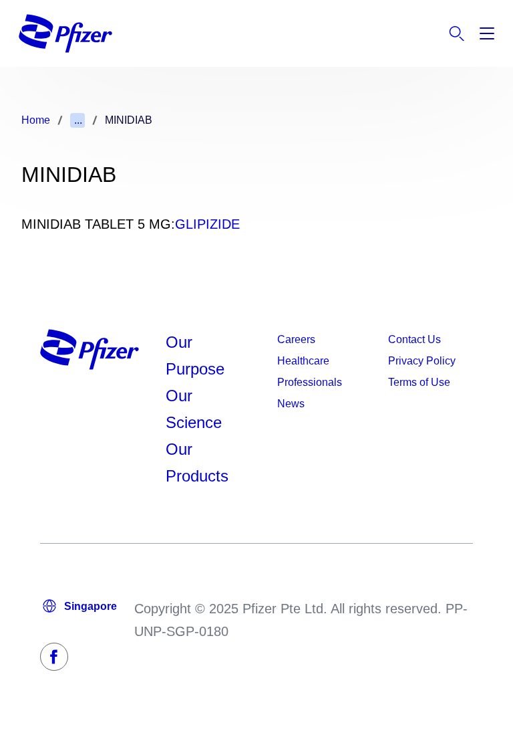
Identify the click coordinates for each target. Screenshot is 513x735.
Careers (296, 339)
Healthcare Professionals (309, 371)
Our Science (194, 409)
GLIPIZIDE (207, 224)
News (291, 403)
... (78, 120)
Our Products (197, 462)
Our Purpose (195, 355)
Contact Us (414, 339)
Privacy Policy (422, 360)
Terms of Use (419, 382)
